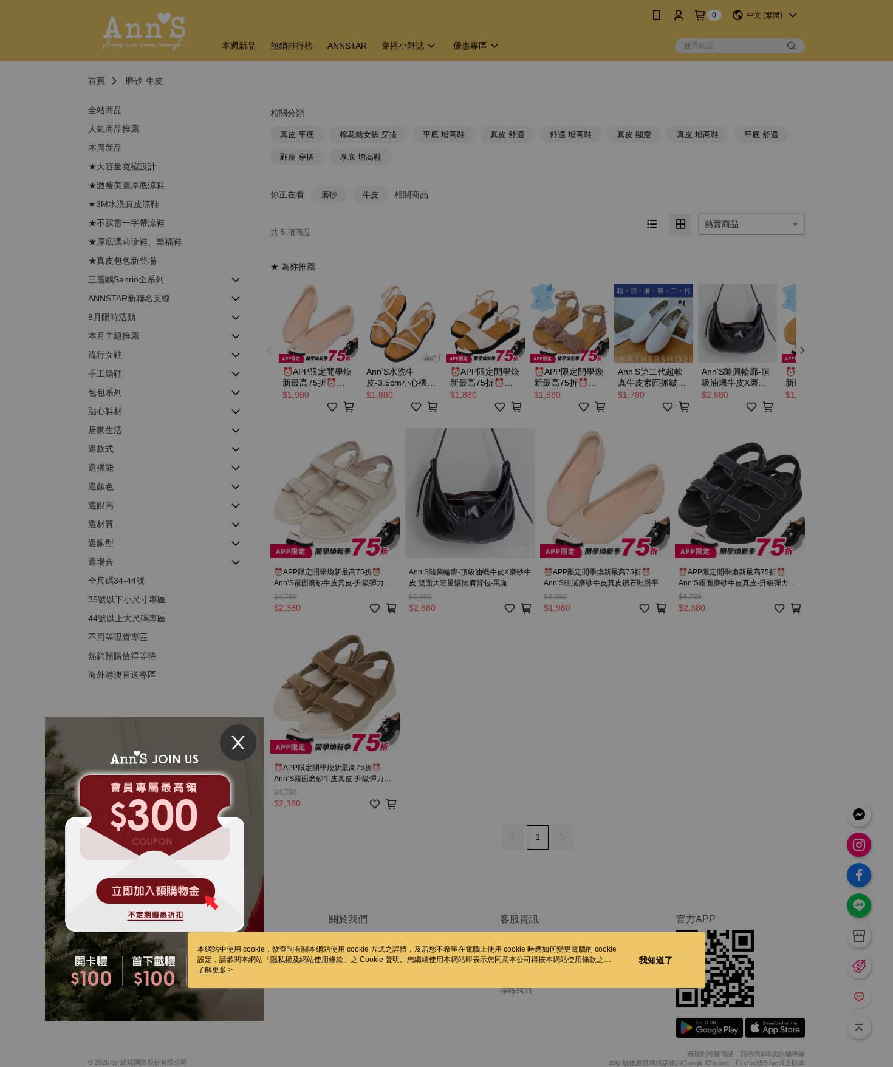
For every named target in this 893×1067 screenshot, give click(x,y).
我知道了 (656, 960)
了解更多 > (215, 970)
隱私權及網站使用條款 (306, 959)
